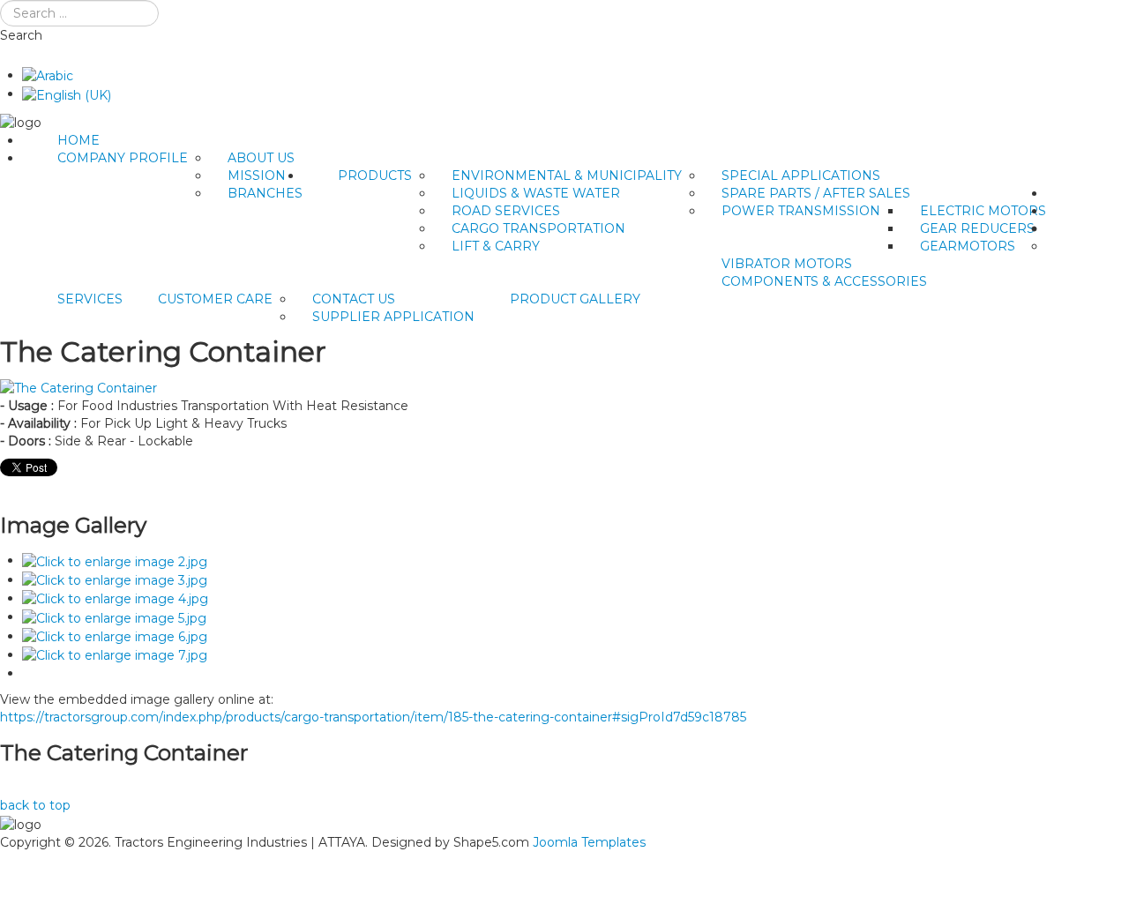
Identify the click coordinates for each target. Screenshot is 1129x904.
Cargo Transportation (538, 228)
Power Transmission (801, 211)
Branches (265, 193)
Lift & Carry (496, 246)
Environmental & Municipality (567, 175)
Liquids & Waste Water (536, 193)
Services (90, 299)
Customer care (215, 299)
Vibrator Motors (787, 264)
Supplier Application (393, 317)
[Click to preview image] (78, 387)
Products (375, 175)
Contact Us (353, 299)
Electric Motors (983, 211)
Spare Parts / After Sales (816, 193)
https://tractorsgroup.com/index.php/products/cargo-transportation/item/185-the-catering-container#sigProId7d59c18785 (373, 717)
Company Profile (122, 158)
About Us (261, 158)
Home (78, 140)
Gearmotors (967, 246)
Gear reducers (977, 228)
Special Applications (801, 175)
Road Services (506, 211)
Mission (257, 175)
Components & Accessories (824, 281)
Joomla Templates (589, 842)
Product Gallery (575, 299)
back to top (35, 805)
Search (21, 35)
